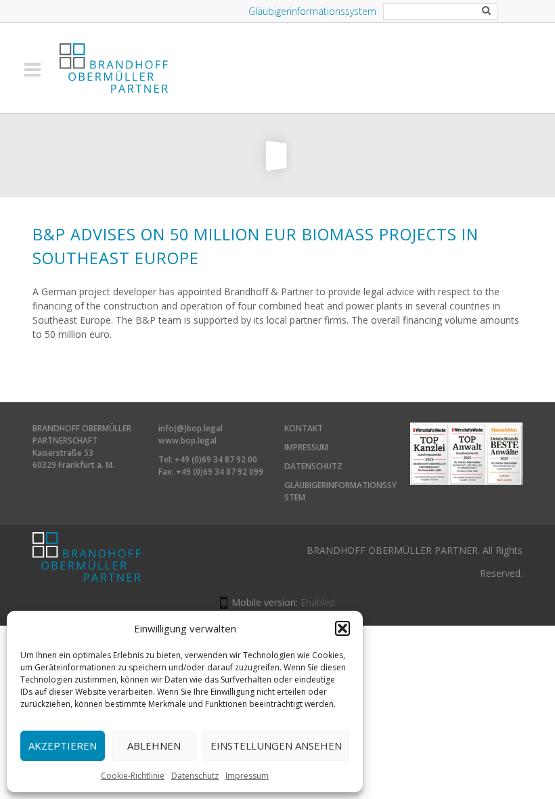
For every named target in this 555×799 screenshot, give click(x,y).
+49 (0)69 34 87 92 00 (216, 459)
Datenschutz (195, 775)
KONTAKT (303, 428)
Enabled (318, 602)
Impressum (247, 775)
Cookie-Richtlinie (132, 775)
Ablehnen (154, 745)
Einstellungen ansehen (276, 745)
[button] (342, 628)
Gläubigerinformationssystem (312, 11)
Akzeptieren (62, 745)
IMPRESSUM (306, 447)
